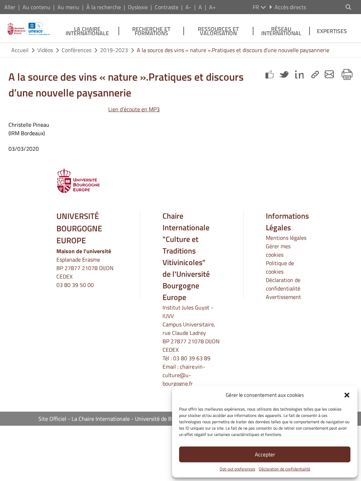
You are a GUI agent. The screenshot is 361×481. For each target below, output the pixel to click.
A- (188, 7)
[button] (346, 395)
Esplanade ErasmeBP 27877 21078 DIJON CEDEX (85, 268)
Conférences (76, 50)
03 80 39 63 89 (191, 358)
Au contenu (36, 7)
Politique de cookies (280, 267)
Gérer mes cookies (278, 250)
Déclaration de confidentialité (284, 469)
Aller (10, 7)
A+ (212, 7)
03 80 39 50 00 (75, 285)
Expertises (332, 31)
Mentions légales (286, 237)
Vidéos (45, 50)
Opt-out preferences (237, 469)
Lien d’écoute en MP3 (134, 109)
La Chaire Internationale (87, 31)
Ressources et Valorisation (218, 31)
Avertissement (283, 297)
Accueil (20, 50)
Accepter (265, 454)
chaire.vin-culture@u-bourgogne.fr (184, 375)
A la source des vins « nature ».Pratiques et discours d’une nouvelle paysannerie (233, 50)
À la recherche (103, 7)
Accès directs (290, 7)
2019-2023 (114, 50)
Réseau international (281, 31)
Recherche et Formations (151, 31)
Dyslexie (138, 7)
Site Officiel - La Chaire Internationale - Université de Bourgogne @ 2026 (126, 418)
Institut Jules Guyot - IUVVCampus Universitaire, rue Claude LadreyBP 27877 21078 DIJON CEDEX (191, 328)
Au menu (68, 7)
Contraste (166, 7)
